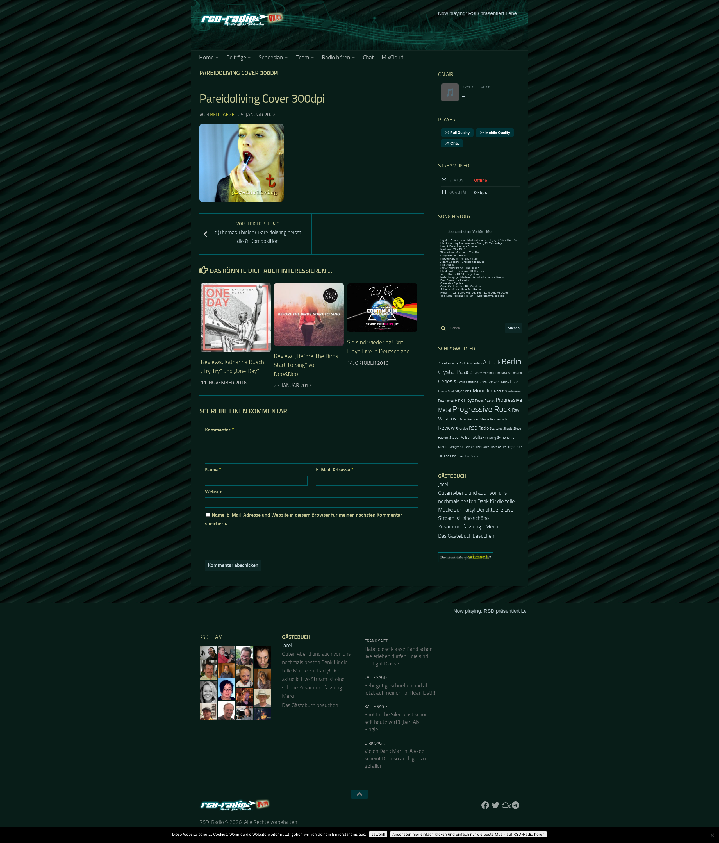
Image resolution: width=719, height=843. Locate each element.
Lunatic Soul (446, 391)
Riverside (462, 428)
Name (213, 469)
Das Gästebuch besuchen (466, 519)
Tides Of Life (498, 447)
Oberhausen (513, 391)
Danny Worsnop (484, 373)
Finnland (516, 373)
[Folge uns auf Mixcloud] (505, 805)
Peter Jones (446, 401)
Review (446, 427)
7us (440, 363)
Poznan (490, 401)
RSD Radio (479, 428)
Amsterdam (474, 363)
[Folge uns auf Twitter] (495, 805)
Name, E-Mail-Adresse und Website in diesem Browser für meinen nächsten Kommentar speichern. (303, 519)
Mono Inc (483, 390)
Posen (479, 401)
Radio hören (336, 57)
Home (206, 57)
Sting (492, 438)
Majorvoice (463, 391)
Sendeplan (271, 57)
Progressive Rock (481, 409)
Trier (460, 456)
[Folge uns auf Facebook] (485, 805)
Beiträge (236, 57)
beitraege (222, 114)
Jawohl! (378, 834)
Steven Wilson (460, 437)
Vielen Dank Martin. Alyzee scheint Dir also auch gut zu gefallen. (395, 758)
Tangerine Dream (461, 447)
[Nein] (712, 835)
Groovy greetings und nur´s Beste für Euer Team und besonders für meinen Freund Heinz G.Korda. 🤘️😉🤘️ (480, 501)
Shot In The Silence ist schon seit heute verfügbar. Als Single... (396, 722)
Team (302, 57)
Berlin (511, 362)
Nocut (499, 391)
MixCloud (392, 57)
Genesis (447, 381)
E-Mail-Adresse (334, 469)
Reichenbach (498, 419)
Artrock (491, 362)
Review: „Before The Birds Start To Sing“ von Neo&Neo (306, 364)
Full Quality (460, 132)
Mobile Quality (497, 132)
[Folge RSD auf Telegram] (516, 805)
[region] (480, 540)
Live (514, 381)
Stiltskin (480, 437)
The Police (482, 447)
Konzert (494, 382)
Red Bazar (459, 419)
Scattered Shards (501, 428)
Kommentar (219, 430)
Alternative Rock (454, 363)
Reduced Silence (478, 419)
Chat (368, 57)
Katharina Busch (476, 382)
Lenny (505, 382)
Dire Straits (502, 373)
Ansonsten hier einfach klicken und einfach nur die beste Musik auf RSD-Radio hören (468, 834)
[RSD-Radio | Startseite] (241, 19)
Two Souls (471, 456)
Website (213, 491)
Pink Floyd (464, 400)
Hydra (461, 382)
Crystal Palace (455, 371)
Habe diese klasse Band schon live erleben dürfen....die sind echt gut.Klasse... (399, 656)
